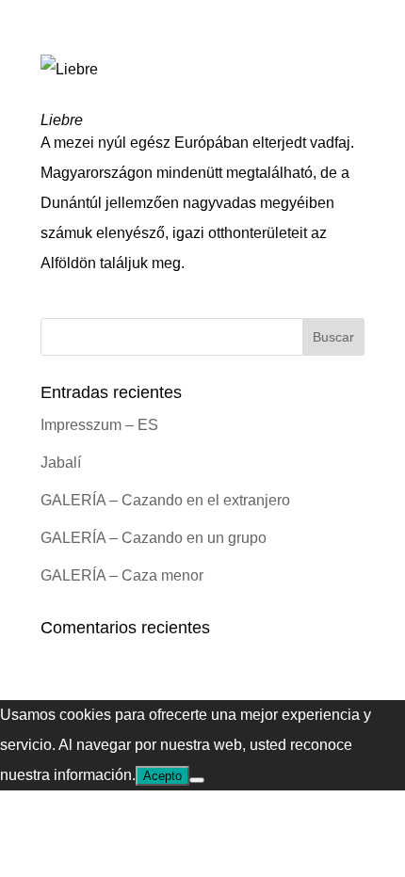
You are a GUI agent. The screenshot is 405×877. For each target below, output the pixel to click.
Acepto (162, 776)
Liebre (61, 120)
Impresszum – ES (99, 425)
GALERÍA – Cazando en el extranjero (165, 500)
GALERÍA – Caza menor (121, 575)
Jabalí (60, 462)
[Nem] (196, 780)
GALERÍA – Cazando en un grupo (153, 538)
